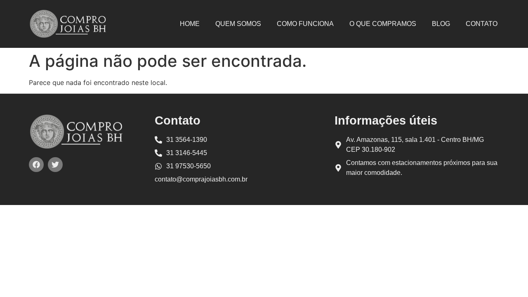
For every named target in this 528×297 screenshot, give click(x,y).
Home (190, 23)
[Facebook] (36, 164)
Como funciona (305, 23)
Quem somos (238, 23)
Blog (441, 23)
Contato (481, 23)
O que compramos (382, 23)
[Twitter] (55, 164)
